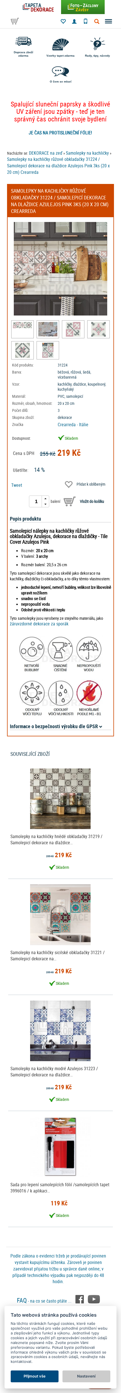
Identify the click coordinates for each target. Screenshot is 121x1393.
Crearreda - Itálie (73, 424)
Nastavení (86, 1376)
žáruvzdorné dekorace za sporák (39, 624)
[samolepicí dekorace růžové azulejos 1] (73, 329)
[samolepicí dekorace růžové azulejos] (47, 329)
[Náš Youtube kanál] (93, 1299)
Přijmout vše (35, 1376)
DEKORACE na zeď (45, 153)
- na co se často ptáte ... (45, 1301)
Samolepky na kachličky (87, 153)
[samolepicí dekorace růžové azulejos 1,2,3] (22, 325)
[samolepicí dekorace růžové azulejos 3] (22, 350)
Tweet (16, 485)
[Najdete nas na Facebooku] (80, 1299)
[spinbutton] (36, 501)
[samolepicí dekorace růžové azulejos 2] (98, 329)
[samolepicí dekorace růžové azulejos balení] (47, 350)
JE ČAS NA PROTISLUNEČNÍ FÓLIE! (60, 133)
